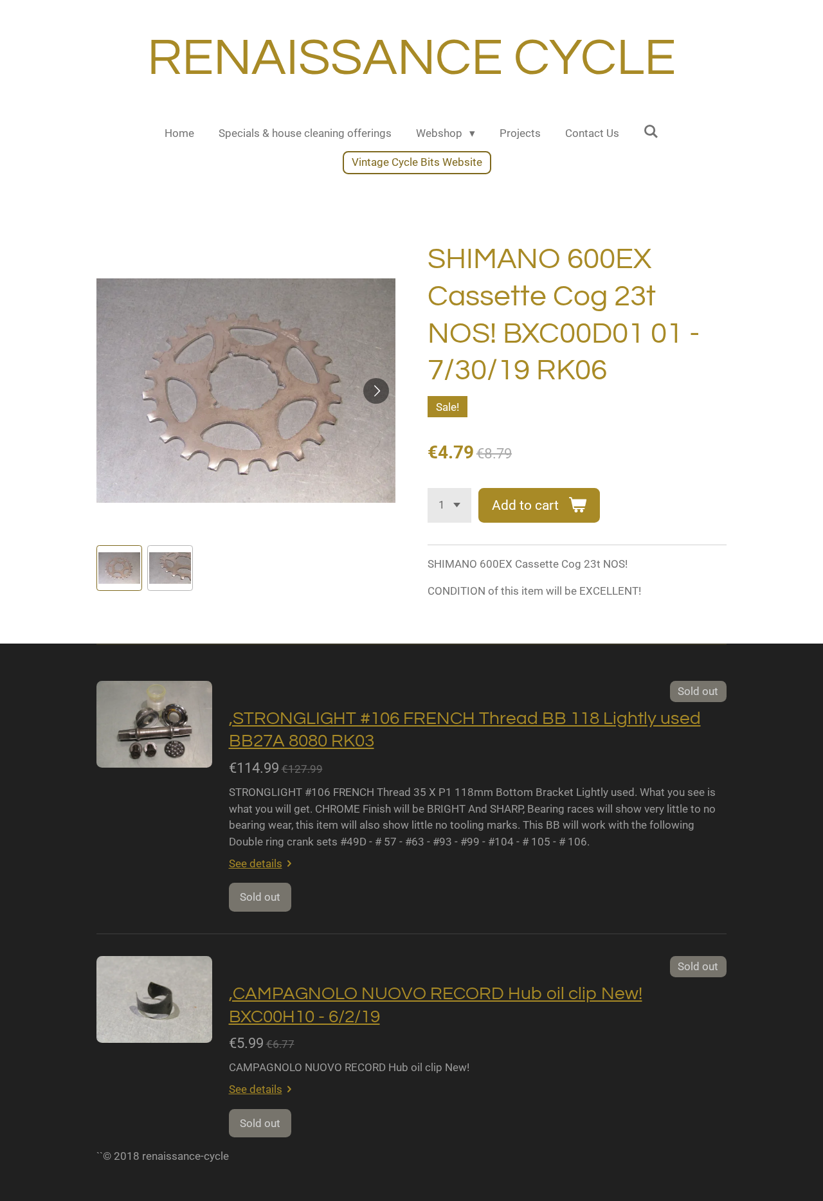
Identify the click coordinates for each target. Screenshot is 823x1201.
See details (255, 863)
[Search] (651, 131)
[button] (119, 568)
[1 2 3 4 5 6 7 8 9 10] (449, 505)
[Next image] (376, 391)
